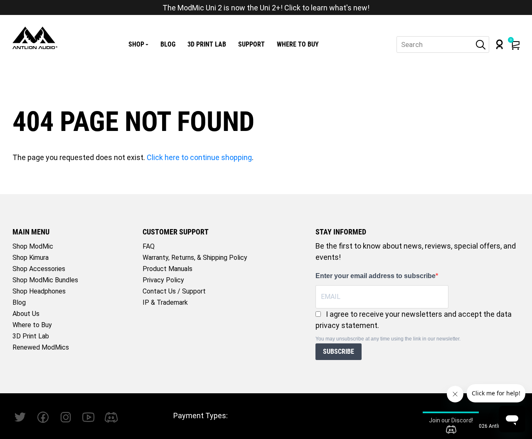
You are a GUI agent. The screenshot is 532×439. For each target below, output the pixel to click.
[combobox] (443, 44)
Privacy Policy (163, 280)
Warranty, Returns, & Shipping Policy (195, 257)
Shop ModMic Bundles (45, 280)
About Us (25, 314)
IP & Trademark (165, 302)
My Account (499, 44)
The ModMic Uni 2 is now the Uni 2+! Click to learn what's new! (266, 7)
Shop (136, 44)
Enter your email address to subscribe (375, 275)
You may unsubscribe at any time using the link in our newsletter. (388, 339)
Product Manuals (167, 269)
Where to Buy (298, 44)
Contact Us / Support (174, 291)
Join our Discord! (451, 420)
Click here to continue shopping (199, 157)
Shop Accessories (38, 269)
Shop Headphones (39, 291)
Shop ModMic (32, 246)
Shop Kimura (30, 257)
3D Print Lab (206, 44)
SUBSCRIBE (338, 351)
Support (251, 44)
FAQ (149, 246)
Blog (167, 44)
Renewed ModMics (40, 347)
